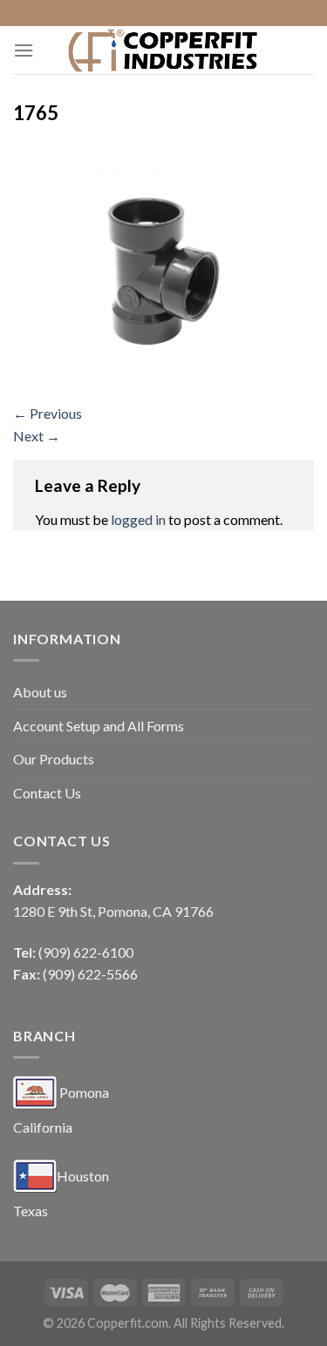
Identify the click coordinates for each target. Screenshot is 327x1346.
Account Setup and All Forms (98, 725)
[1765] (163, 267)
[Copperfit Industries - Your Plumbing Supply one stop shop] (164, 49)
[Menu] (23, 50)
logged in (138, 519)
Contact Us (47, 792)
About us (40, 691)
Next (36, 435)
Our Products (53, 758)
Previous (47, 413)
